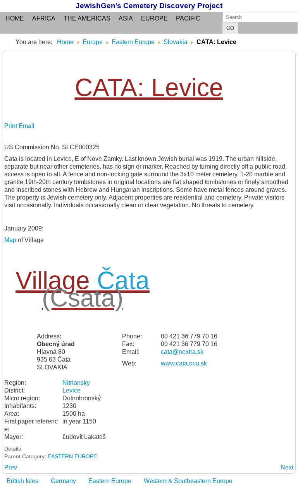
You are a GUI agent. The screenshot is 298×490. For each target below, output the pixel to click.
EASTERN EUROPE (72, 456)
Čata (123, 280)
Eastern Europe (109, 481)
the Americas (87, 18)
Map (10, 240)
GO (230, 28)
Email (26, 126)
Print (11, 126)
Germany (63, 481)
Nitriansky (76, 382)
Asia (126, 18)
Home (14, 18)
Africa (43, 18)
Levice (71, 390)
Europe (154, 18)
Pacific (188, 18)
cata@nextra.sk (182, 351)
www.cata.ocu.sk (184, 363)
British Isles (22, 481)
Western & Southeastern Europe (188, 481)
